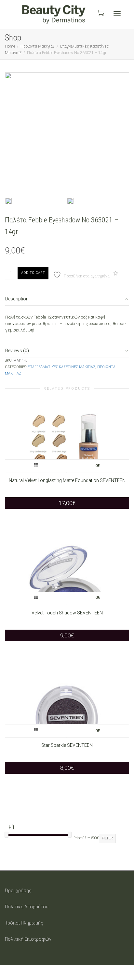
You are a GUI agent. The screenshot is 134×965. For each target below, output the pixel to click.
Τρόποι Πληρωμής (24, 923)
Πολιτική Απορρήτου (26, 906)
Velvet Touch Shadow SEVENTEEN (67, 612)
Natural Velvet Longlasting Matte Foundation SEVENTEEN (67, 480)
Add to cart (33, 273)
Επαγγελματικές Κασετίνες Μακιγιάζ (61, 367)
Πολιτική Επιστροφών (28, 939)
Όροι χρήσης (18, 890)
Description (17, 298)
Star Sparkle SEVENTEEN (67, 745)
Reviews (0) (17, 350)
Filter (107, 838)
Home (10, 46)
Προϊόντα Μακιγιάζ (37, 46)
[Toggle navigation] (117, 13)
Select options (36, 466)
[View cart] (100, 13)
